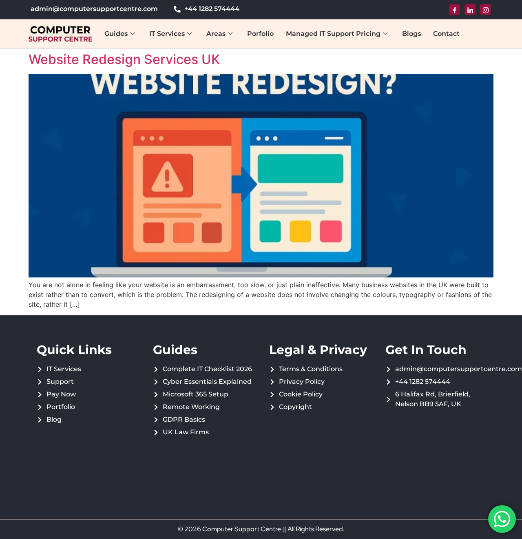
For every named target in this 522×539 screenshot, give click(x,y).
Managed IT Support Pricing (333, 33)
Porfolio (260, 33)
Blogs (411, 33)
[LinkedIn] (470, 9)
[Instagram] (485, 9)
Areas (216, 33)
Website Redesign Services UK (124, 59)
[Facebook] (454, 9)
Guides (116, 33)
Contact (446, 33)
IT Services (167, 33)
